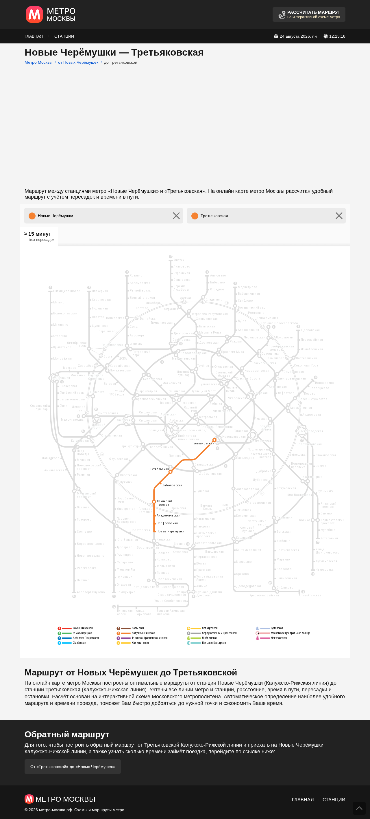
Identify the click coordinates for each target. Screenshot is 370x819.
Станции (64, 36)
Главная (34, 36)
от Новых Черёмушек (78, 62)
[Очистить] (176, 215)
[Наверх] (359, 808)
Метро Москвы (38, 62)
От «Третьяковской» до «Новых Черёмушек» (72, 766)
